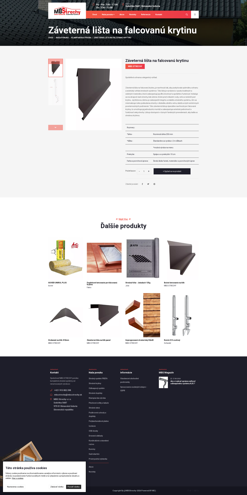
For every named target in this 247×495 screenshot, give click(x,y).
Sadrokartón (94, 454)
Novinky (132, 14)
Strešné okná (94, 408)
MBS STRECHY (135, 66)
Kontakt (158, 14)
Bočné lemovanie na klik (174, 283)
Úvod (94, 14)
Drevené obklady (96, 436)
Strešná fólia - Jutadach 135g (137, 283)
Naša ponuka (107, 14)
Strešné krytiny (95, 383)
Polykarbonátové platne (99, 421)
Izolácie (92, 426)
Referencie (145, 14)
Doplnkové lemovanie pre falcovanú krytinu (102, 284)
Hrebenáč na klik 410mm (58, 340)
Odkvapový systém (97, 388)
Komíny (92, 449)
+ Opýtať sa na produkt (172, 171)
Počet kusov (130, 171)
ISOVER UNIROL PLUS (57, 283)
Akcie (122, 14)
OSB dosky (93, 431)
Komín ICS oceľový (172, 340)
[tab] (55, 68)
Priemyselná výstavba (98, 459)
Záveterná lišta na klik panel (99, 340)
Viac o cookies (17, 478)
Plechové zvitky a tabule (99, 403)
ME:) (154, 491)
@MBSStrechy (130, 491)
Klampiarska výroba (81, 38)
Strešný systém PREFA (98, 378)
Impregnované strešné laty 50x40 (139, 340)
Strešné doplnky (95, 393)
